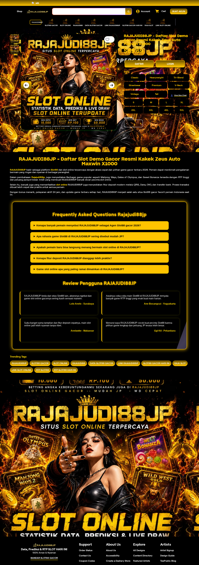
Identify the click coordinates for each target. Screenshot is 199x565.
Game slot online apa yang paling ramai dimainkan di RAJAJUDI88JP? (80, 269)
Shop (19, 11)
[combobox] (88, 11)
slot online (61, 184)
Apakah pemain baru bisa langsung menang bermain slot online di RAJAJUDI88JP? (88, 247)
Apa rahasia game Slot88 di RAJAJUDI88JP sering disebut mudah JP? (80, 236)
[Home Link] (37, 11)
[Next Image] (111, 85)
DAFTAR (139, 64)
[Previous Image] (26, 85)
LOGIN (170, 64)
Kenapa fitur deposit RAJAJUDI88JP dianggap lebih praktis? (74, 258)
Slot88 (54, 170)
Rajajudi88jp (38, 177)
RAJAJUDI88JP (18, 170)
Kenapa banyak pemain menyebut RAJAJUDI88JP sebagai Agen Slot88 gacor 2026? (88, 225)
